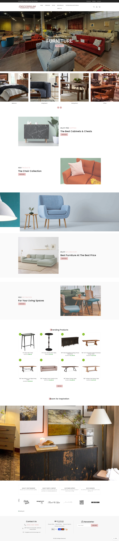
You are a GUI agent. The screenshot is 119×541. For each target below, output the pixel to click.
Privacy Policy (51, 524)
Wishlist (94, 1)
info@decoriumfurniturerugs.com (32, 532)
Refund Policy (59, 524)
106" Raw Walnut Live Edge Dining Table (27, 379)
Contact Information (59, 526)
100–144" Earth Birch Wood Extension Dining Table (91, 353)
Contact (99, 1)
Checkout (88, 1)
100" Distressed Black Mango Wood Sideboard (70, 353)
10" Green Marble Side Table (49, 352)
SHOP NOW (64, 134)
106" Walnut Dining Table (70, 378)
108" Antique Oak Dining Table (91, 378)
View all (59, 386)
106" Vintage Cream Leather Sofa (49, 378)
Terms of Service (67, 524)
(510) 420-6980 (33, 525)
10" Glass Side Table (28, 352)
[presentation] (58, 107)
